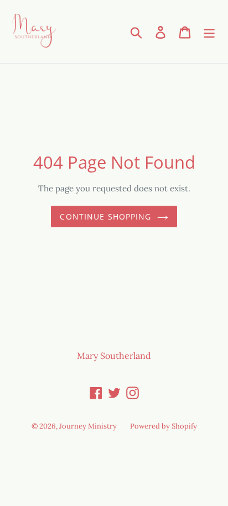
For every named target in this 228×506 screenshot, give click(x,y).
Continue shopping (105, 216)
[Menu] (209, 31)
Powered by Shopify (163, 426)
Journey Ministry (88, 426)
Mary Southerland (114, 355)
